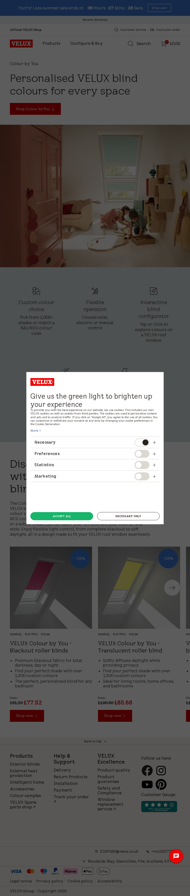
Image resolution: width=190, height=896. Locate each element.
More (34, 430)
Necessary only (128, 516)
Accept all (62, 516)
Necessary (45, 442)
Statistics (44, 464)
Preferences (47, 453)
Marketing (45, 475)
